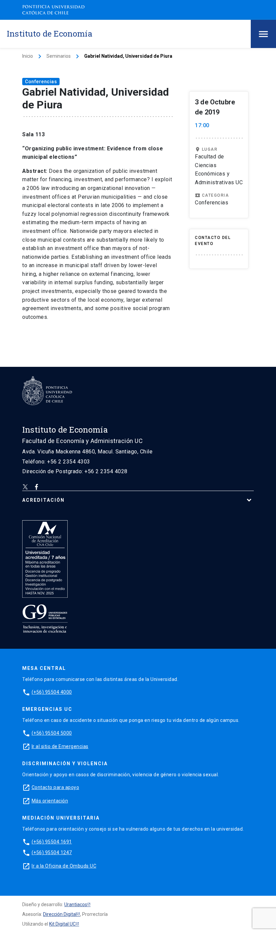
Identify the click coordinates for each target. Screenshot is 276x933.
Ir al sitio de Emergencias (60, 746)
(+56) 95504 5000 (52, 733)
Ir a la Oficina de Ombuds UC (64, 866)
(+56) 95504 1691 (52, 841)
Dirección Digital (60, 914)
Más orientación (50, 800)
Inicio (27, 56)
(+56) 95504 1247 (52, 852)
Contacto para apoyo (55, 787)
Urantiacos (75, 904)
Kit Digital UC (62, 924)
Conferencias (41, 81)
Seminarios (58, 56)
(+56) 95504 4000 (52, 692)
